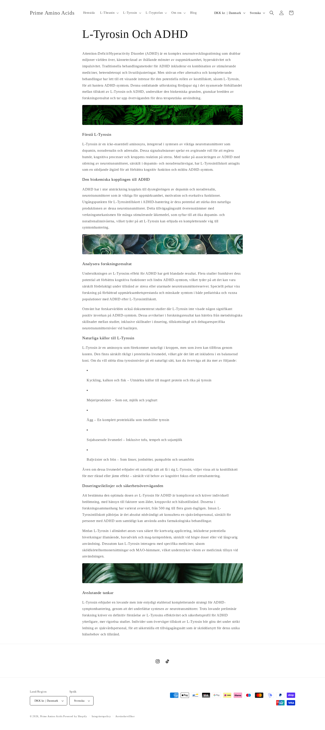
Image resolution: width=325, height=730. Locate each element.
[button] (109, 12)
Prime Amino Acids (51, 716)
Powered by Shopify (75, 716)
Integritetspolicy (101, 716)
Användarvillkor (125, 716)
